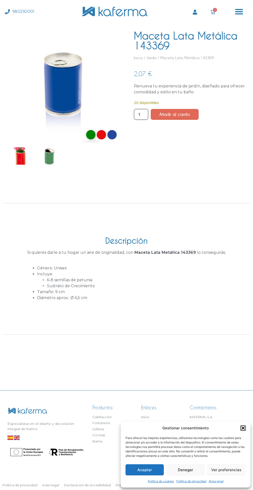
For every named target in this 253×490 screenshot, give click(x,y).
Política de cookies (161, 481)
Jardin (152, 58)
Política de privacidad (191, 481)
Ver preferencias (226, 469)
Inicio (138, 58)
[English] (17, 437)
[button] (243, 428)
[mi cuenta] (194, 12)
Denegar (185, 469)
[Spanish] (10, 437)
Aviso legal (216, 481)
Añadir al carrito (174, 114)
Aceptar (144, 469)
